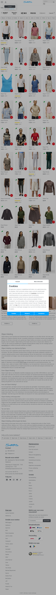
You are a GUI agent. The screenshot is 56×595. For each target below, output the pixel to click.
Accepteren (41, 313)
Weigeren (27, 313)
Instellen (14, 313)
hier (16, 305)
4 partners (33, 293)
